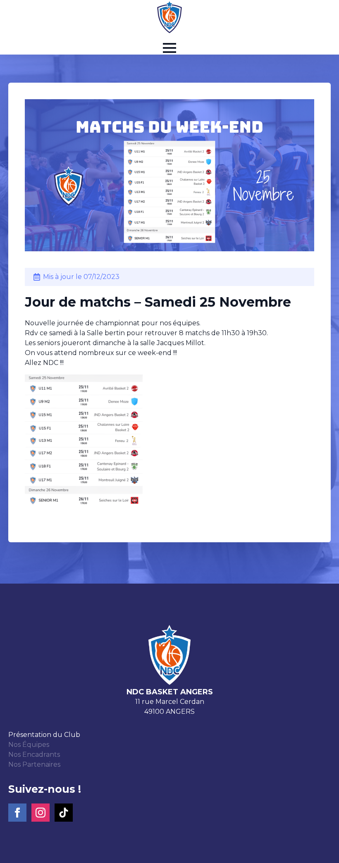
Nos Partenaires (34, 764)
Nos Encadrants (34, 754)
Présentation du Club (44, 735)
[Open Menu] (169, 48)
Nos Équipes (28, 745)
